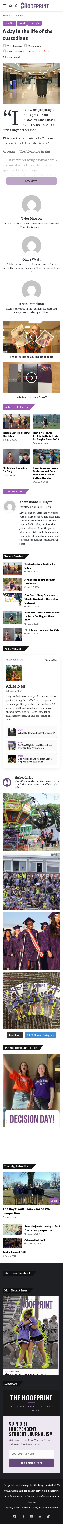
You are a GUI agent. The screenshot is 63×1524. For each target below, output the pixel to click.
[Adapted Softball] (12, 1243)
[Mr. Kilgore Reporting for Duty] (16, 456)
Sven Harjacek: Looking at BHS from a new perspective (42, 1228)
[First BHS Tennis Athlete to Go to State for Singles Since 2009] (46, 421)
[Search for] (10, 7)
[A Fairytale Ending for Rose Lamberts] (12, 584)
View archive (51, 660)
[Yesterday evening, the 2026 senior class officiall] (31, 941)
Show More (31, 180)
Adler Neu (15, 686)
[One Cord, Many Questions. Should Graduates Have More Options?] (12, 599)
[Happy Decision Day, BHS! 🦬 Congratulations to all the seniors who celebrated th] (31, 1090)
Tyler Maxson (14, 45)
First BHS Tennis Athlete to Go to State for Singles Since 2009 (46, 436)
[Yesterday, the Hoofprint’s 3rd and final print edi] (31, 1000)
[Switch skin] (16, 7)
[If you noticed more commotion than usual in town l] (31, 822)
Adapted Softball (34, 1239)
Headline (19, 15)
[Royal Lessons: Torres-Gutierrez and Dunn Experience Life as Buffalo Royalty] (46, 456)
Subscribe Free (31, 1463)
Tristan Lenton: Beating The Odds (16, 434)
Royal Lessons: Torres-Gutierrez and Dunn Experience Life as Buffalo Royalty (45, 473)
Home (8, 15)
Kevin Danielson (15, 51)
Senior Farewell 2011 (14, 1252)
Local (22, 23)
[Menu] (4, 7)
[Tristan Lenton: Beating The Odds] (16, 421)
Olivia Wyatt (34, 45)
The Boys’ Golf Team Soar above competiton (26, 1211)
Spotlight (34, 23)
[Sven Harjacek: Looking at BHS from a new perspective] (12, 1229)
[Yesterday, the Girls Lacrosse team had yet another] (31, 881)
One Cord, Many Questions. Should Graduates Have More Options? (41, 599)
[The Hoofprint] (35, 5)
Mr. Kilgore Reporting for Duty (15, 469)
